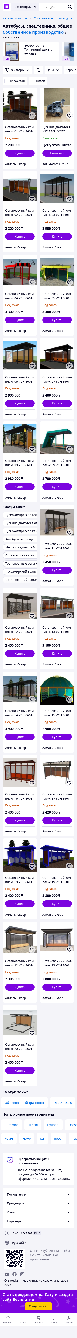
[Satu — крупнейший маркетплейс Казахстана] (7, 7)
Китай (40, 81)
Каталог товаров (15, 18)
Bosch (58, 1138)
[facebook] (14, 1274)
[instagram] (22, 1274)
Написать (57, 153)
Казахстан (17, 81)
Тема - (22, 1233)
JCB (42, 1138)
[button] (20, 153)
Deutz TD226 (63, 1103)
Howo (27, 1138)
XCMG (9, 1138)
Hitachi (33, 1125)
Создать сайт (38, 1306)
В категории (23, 7)
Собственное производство (54, 18)
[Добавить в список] (32, 115)
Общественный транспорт (24, 1103)
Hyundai (53, 1125)
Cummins (11, 1125)
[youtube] (6, 1274)
